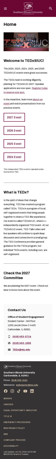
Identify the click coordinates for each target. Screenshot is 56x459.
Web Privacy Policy (14, 428)
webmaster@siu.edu (27, 385)
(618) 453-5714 (22, 336)
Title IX (8, 416)
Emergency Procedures (17, 422)
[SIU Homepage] (28, 8)
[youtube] (25, 391)
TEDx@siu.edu (21, 349)
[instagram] (12, 391)
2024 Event (14, 157)
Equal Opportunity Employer (20, 410)
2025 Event (14, 144)
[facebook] (6, 391)
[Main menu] (5, 8)
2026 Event (14, 130)
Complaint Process (15, 440)
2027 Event (14, 117)
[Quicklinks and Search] (50, 8)
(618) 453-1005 (22, 343)
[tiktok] (19, 391)
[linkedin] (32, 391)
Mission (8, 398)
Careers (8, 404)
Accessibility (11, 446)
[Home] (17, 367)
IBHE (6, 434)
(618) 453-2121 (19, 380)
